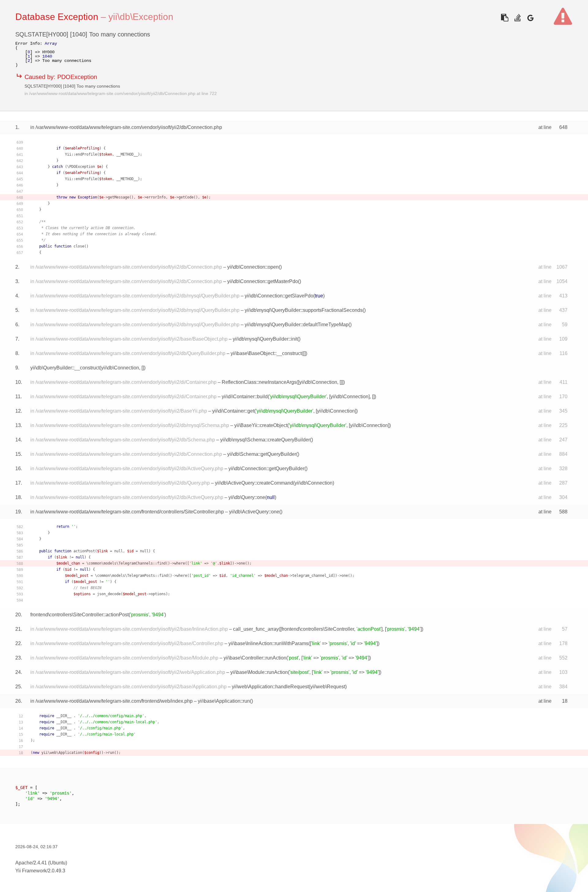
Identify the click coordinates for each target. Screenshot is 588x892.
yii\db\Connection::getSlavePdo (279, 295)
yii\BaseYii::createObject (260, 425)
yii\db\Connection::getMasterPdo (262, 281)
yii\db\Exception (140, 17)
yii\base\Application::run (224, 701)
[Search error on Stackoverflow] (517, 17)
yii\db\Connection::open (253, 267)
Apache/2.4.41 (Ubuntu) (41, 862)
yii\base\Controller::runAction (255, 657)
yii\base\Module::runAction (259, 672)
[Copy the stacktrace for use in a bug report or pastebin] (504, 17)
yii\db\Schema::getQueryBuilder (261, 454)
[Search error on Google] (530, 17)
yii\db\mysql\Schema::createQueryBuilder (265, 439)
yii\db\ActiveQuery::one (254, 511)
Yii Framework (31, 870)
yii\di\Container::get (233, 411)
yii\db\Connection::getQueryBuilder (266, 468)
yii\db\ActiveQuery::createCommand (254, 483)
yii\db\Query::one (246, 497)
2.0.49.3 (56, 870)
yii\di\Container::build (245, 396)
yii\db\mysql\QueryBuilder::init (265, 339)
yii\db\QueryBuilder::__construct (65, 367)
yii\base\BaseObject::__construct (266, 353)
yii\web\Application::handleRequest (270, 686)
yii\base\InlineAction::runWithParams (268, 643)
